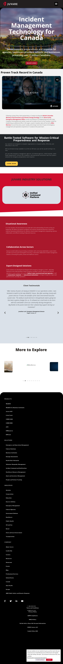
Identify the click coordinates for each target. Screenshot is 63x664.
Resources (9, 558)
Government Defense (12, 513)
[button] (56, 4)
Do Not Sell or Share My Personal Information (33, 623)
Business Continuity (11, 452)
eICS (7, 427)
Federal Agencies (11, 509)
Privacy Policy (33, 611)
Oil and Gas (9, 525)
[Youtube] (22, 601)
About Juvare (10, 547)
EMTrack (8, 434)
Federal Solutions (11, 449)
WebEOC (8, 403)
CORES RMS (9, 423)
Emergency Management (13, 505)
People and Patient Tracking (14, 479)
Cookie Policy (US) (33, 631)
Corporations (9, 494)
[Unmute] (56, 107)
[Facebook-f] (5, 601)
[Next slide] (56, 372)
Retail (7, 528)
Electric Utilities (10, 501)
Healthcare (9, 517)
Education (9, 498)
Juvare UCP (9, 411)
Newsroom (9, 562)
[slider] (31, 107)
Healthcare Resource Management (16, 472)
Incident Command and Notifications (16, 468)
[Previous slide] (6, 372)
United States (10, 577)
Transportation (10, 536)
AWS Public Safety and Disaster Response (18, 593)
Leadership (9, 550)
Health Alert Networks (12, 460)
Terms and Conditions (33, 608)
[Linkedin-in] (16, 601)
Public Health (10, 521)
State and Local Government (14, 532)
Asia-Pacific (9, 585)
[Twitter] (11, 601)
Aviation (8, 490)
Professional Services (12, 574)
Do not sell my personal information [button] (36, 658)
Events (8, 566)
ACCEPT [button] (49, 659)
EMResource (9, 430)
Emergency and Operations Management (17, 445)
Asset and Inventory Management (15, 476)
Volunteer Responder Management (16, 464)
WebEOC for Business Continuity (15, 407)
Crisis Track (9, 415)
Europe (8, 589)
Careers (8, 554)
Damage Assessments (12, 456)
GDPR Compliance (33, 615)
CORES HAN (9, 419)
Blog (7, 570)
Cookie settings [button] (40, 659)
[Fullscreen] (59, 107)
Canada (8, 581)
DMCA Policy (32, 619)
